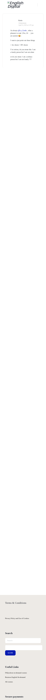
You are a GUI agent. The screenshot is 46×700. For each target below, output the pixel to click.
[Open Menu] (4, 4)
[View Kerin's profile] (13, 20)
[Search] (34, 5)
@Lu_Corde (22, 30)
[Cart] (41, 5)
